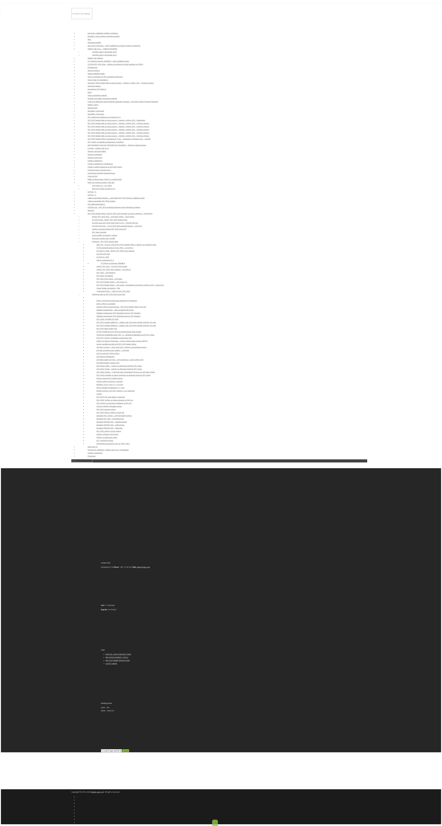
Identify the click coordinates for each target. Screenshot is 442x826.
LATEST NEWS (111, 663)
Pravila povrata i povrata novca (99, 170)
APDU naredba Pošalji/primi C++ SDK (110, 388)
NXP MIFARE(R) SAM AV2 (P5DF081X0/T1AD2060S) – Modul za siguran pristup (117, 145)
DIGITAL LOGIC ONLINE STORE (118, 654)
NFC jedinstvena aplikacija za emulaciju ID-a (104, 117)
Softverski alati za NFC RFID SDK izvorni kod (108, 294)
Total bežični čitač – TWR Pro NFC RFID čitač (113, 291)
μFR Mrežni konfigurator (105, 356)
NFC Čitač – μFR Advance (105, 273)
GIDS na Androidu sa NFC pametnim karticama (105, 77)
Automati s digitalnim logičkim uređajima (103, 33)
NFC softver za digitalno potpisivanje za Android (105, 142)
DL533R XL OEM (102, 257)
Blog (89, 39)
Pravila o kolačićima (95, 161)
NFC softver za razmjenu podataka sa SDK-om (114, 403)
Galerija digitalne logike (96, 74)
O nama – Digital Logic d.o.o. (98, 148)
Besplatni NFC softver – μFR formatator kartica (114, 416)
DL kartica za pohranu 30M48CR (113, 263)
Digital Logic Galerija (95, 58)
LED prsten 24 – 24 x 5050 (102, 185)
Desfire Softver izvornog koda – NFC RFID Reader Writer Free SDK (121, 307)
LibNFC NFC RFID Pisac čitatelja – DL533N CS (113, 269)
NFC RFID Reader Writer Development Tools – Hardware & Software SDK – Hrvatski (119, 139)
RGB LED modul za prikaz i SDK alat (101, 182)
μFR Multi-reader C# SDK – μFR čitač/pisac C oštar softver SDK (119, 360)
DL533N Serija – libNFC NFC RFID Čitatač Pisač (109, 220)
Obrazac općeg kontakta (97, 151)
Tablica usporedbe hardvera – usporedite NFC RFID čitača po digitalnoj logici (116, 198)
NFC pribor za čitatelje (104, 276)
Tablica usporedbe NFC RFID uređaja (101, 201)
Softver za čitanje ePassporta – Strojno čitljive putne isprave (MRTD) (122, 341)
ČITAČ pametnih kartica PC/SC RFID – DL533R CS (114, 248)
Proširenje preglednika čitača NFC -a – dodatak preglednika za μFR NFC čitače (125, 335)
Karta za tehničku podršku (97, 95)
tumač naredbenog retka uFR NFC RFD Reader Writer (116, 344)
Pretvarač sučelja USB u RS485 (103, 238)
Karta (90, 92)
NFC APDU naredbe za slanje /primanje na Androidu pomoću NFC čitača (123, 375)
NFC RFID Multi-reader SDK (106, 328)
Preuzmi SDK (92, 176)
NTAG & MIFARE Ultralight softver (109, 406)
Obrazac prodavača (95, 154)
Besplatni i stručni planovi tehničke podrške (104, 36)
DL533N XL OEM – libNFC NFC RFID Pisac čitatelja (115, 251)
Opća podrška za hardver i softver (104, 235)
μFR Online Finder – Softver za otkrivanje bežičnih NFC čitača (119, 366)
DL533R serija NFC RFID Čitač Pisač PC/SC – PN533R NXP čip (115, 223)
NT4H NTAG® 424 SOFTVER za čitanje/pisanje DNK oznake (118, 332)
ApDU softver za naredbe (105, 304)
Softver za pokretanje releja (106, 437)
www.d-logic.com (143, 567)
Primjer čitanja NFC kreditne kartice (109, 378)
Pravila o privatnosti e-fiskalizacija (100, 164)
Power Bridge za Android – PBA (108, 288)
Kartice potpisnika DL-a (105, 260)
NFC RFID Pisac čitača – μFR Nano (109, 279)
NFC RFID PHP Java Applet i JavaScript (110, 397)
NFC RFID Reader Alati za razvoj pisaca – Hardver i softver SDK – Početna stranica (118, 123)
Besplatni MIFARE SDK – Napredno (109, 428)
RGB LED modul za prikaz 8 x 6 (103, 189)
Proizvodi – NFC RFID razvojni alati (105, 241)
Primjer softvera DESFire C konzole (109, 381)
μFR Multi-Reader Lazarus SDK (107, 363)
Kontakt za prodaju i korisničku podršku (102, 98)
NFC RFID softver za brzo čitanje (108, 431)
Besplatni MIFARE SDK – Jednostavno (110, 425)
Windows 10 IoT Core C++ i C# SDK (109, 384)
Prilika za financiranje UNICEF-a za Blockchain (105, 179)
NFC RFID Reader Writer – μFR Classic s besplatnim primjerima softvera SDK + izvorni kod (130, 285)
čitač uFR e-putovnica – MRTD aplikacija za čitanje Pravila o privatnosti (114, 46)
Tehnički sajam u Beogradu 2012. (104, 55)
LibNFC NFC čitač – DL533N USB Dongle (111, 266)
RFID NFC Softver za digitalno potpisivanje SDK (114, 338)
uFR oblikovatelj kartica (96, 204)
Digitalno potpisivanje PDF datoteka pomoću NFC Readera (118, 313)
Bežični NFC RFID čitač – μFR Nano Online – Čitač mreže (113, 217)
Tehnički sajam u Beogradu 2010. (104, 52)
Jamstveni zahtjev (94, 86)
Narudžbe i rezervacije (96, 111)
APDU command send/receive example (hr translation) (116, 301)
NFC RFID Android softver (106, 409)
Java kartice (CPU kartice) (97, 89)
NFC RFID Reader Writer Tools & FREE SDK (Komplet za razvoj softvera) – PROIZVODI (120, 213)
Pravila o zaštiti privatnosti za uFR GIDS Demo (105, 167)
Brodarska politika (94, 42)
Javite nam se (93, 447)
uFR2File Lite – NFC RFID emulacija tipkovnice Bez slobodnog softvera (114, 207)
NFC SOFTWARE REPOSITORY (118, 660)
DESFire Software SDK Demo (107, 434)
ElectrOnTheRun (94, 70)
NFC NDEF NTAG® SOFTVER (107, 319)
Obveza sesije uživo (95, 157)
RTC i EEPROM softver (104, 440)
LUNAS (99, 394)
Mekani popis (92, 108)
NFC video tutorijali (99, 232)
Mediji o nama (93, 105)
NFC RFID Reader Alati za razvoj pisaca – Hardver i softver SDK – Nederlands (116, 120)
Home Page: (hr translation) (98, 80)
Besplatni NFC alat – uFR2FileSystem (110, 419)
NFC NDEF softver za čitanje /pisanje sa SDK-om (114, 400)
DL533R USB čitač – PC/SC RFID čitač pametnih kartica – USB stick (117, 226)
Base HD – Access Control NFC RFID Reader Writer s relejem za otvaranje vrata (126, 245)
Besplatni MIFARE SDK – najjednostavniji (111, 422)
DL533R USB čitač (103, 254)
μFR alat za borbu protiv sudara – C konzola (112, 350)
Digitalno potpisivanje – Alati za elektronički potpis (115, 310)
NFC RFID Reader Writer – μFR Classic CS (111, 282)
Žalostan (91, 210)
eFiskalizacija (92, 67)
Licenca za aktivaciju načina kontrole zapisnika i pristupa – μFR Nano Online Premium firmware (123, 102)
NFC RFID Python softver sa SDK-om (110, 412)
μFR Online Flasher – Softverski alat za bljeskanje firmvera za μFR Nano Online (125, 372)
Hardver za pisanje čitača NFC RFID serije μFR (109, 229)
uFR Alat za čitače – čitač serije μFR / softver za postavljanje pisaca (121, 347)
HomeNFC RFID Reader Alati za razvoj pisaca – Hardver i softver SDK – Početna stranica (121, 83)
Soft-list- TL (92, 192)
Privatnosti (92, 456)
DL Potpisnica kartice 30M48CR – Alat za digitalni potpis (108, 61)
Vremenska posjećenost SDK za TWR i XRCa (112, 444)
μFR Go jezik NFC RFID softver (107, 353)
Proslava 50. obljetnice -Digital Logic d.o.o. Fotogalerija (108, 450)
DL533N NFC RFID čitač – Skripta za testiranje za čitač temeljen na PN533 (115, 64)
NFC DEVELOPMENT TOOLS (117, 657)
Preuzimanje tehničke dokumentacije (101, 173)
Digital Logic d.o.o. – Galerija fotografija (102, 49)
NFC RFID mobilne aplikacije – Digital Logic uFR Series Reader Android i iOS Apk (126, 322)
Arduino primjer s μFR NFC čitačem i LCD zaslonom (115, 391)
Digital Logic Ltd (97, 792)
